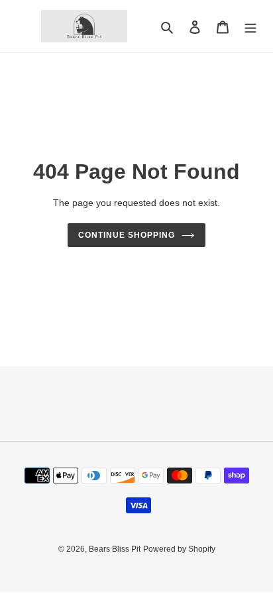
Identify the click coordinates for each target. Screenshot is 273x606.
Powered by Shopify (179, 549)
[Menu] (250, 26)
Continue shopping (126, 235)
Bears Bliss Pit (114, 549)
